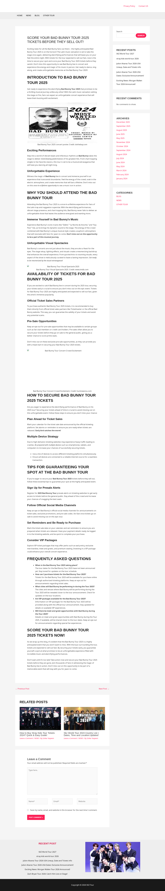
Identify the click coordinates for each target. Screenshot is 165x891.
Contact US (143, 6)
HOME (19, 15)
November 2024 (123, 142)
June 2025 (120, 134)
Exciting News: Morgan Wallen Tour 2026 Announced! (47, 869)
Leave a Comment (26, 738)
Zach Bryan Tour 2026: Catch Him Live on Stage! (47, 874)
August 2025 (121, 130)
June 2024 (120, 162)
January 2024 (121, 178)
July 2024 (120, 158)
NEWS (28, 15)
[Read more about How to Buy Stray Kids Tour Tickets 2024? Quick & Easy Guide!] (40, 718)
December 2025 (123, 122)
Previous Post (22, 688)
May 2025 (120, 138)
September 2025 (123, 126)
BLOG (37, 15)
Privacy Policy (129, 6)
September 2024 (123, 150)
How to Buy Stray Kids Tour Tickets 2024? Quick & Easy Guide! (37, 734)
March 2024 (121, 170)
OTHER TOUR (48, 15)
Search (119, 31)
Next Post (104, 688)
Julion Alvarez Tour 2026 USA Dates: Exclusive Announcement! (47, 865)
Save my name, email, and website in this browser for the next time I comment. (63, 810)
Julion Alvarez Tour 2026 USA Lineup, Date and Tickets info (47, 860)
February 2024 (122, 174)
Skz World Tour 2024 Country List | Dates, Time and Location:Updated (81, 734)
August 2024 (121, 154)
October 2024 (122, 146)
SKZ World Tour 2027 (125, 53)
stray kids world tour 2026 (127, 58)
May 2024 (120, 166)
